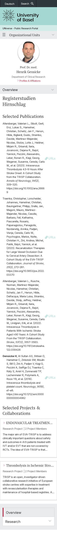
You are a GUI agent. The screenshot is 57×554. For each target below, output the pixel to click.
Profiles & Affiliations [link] (30, 80)
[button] (28, 512)
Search (27, 4)
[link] (21, 16)
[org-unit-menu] (53, 35)
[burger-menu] (4, 35)
